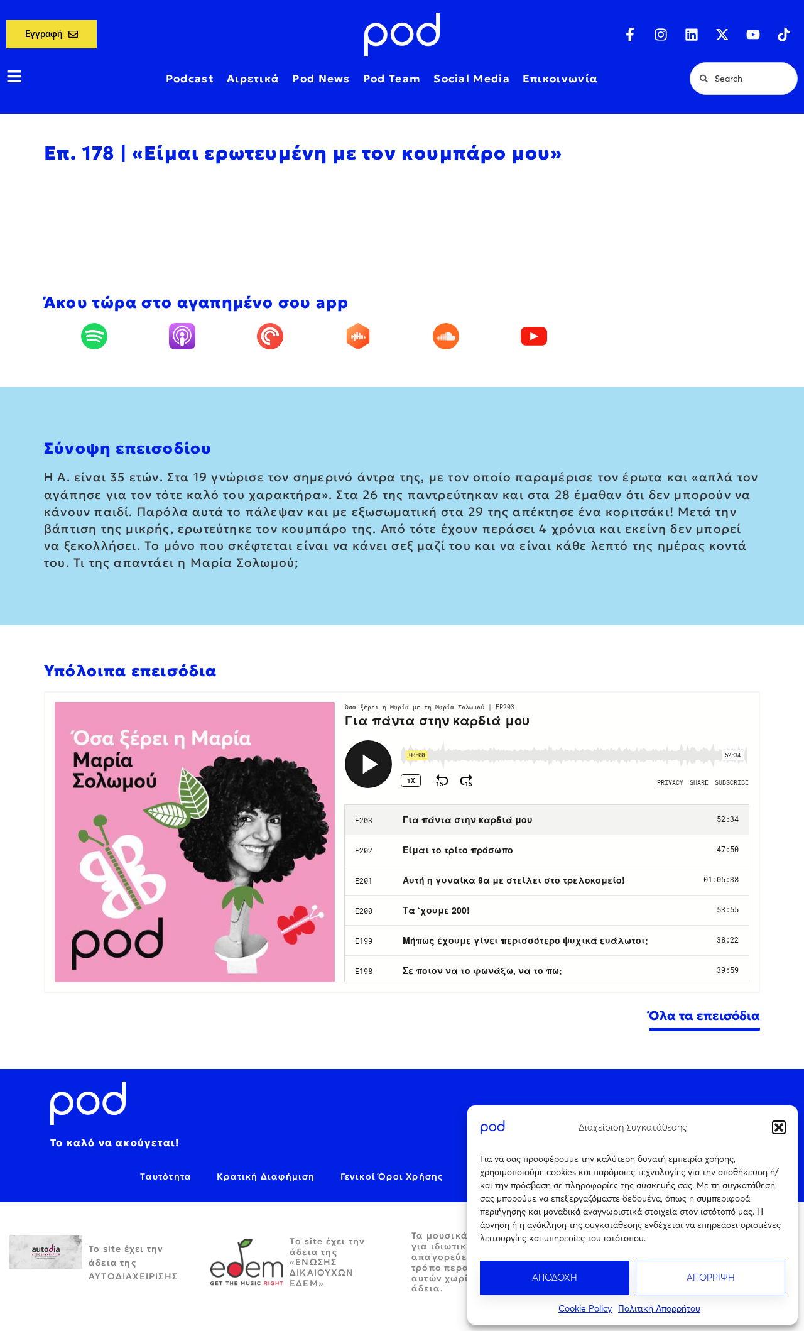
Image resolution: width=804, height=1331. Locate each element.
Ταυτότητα (166, 1176)
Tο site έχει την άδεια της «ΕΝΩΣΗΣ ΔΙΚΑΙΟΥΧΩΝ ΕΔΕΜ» (327, 1262)
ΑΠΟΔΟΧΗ (554, 1277)
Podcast (190, 78)
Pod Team (392, 78)
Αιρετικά (253, 78)
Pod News (321, 78)
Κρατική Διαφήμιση (266, 1176)
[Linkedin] (691, 34)
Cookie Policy (585, 1308)
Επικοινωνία (560, 78)
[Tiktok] (784, 34)
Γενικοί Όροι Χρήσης (391, 1176)
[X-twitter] (722, 34)
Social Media (471, 78)
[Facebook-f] (630, 34)
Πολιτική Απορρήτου (659, 1308)
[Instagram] (661, 34)
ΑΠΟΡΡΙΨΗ (711, 1277)
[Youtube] (753, 34)
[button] (779, 1127)
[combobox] (744, 78)
